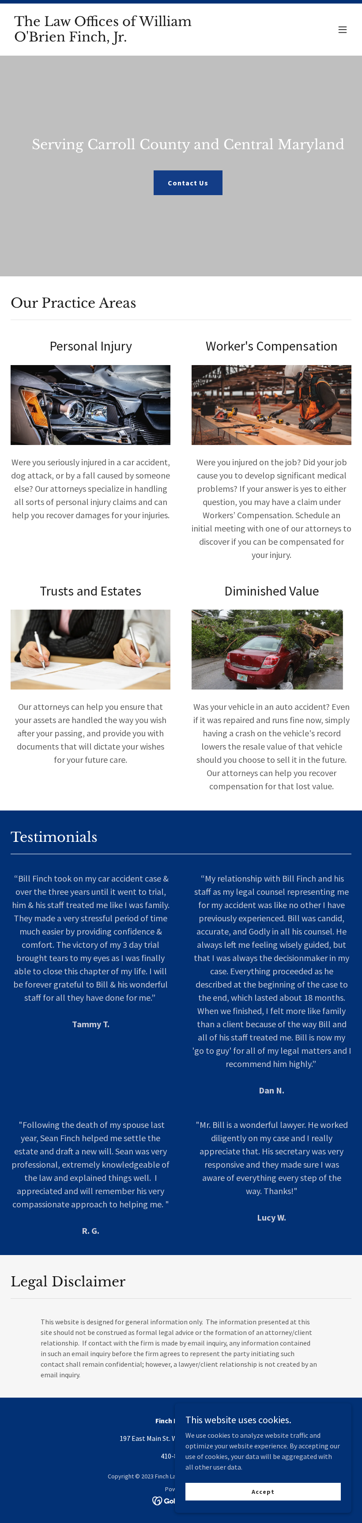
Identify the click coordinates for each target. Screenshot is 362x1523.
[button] (342, 29)
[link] (129, 38)
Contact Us (188, 182)
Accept (263, 1491)
